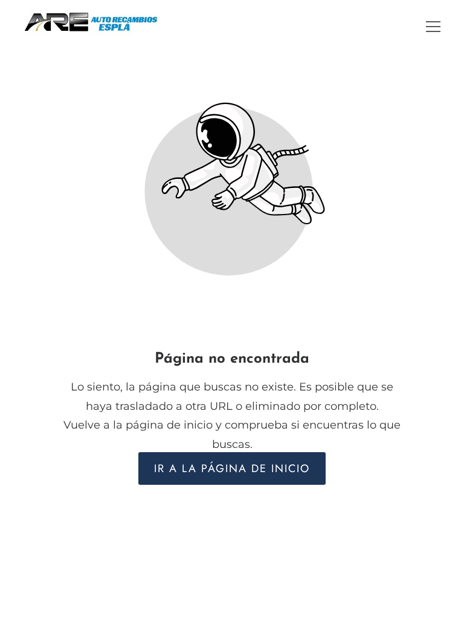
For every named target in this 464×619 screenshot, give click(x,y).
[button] (433, 26)
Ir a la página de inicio (232, 468)
